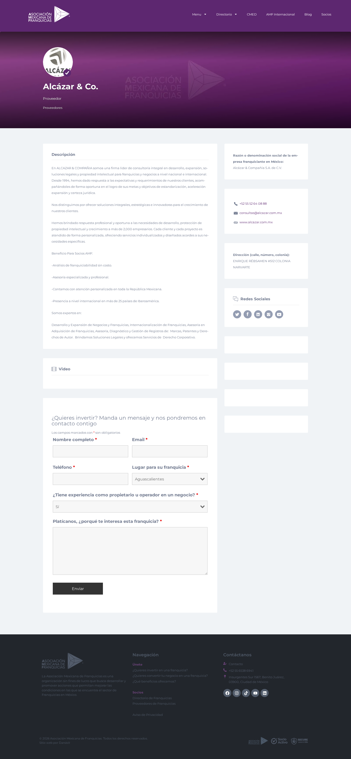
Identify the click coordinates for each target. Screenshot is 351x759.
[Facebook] (227, 693)
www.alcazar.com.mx (256, 222)
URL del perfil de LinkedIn (258, 314)
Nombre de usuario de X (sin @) (237, 314)
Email (140, 439)
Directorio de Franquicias (152, 698)
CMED (252, 14)
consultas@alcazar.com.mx (260, 213)
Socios (326, 14)
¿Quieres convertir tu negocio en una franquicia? (170, 675)
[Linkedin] (265, 693)
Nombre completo (75, 439)
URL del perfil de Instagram (269, 314)
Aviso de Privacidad (148, 715)
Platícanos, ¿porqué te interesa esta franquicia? (107, 521)
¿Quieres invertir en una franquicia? (160, 670)
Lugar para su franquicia (160, 467)
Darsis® (64, 742)
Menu (196, 14)
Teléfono (64, 467)
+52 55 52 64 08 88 (253, 203)
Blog (308, 14)
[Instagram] (237, 693)
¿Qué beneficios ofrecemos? (154, 681)
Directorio (224, 14)
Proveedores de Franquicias (154, 703)
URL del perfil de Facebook (248, 314)
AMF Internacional (280, 14)
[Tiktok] (246, 693)
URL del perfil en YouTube (279, 314)
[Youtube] (255, 693)
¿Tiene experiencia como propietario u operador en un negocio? (125, 495)
